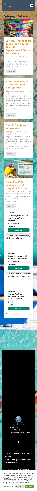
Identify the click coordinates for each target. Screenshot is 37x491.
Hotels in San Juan (13, 374)
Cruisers (22, 132)
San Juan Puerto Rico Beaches (16, 394)
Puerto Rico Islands (13, 409)
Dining (7, 134)
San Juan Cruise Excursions (15, 392)
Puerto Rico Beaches (14, 411)
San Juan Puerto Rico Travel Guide (17, 377)
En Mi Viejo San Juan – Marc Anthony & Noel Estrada (18, 84)
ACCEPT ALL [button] (29, 486)
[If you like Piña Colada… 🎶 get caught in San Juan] (19, 169)
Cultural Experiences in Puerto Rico (18, 399)
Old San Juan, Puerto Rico (15, 372)
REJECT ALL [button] (19, 486)
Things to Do (26, 57)
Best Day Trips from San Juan (16, 397)
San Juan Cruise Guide (14, 369)
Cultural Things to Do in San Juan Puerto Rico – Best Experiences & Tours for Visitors (18, 47)
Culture (21, 57)
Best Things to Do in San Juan (16, 389)
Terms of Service (19, 435)
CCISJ (8, 57)
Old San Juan (28, 91)
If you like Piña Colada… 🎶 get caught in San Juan (17, 185)
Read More (11, 71)
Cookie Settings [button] (8, 486)
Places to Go (15, 194)
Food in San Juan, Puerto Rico (16, 127)
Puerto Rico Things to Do (15, 406)
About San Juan (12, 362)
